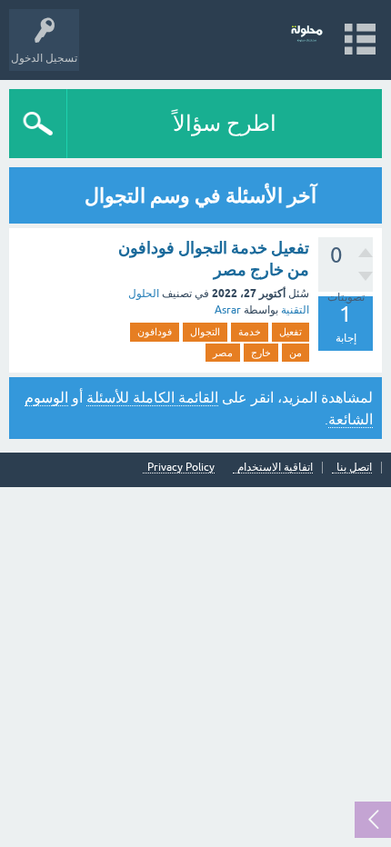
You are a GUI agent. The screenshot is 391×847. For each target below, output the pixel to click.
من (295, 352)
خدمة (249, 331)
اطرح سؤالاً (224, 123)
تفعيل (290, 331)
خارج (261, 352)
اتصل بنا (354, 467)
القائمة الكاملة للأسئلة (152, 397)
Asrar (228, 310)
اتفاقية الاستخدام (275, 467)
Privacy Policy (181, 467)
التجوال (205, 331)
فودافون (154, 331)
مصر (223, 352)
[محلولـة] (307, 31)
